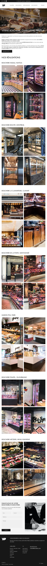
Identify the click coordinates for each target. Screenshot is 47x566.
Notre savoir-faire (25, 549)
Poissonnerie (12, 554)
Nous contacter (25, 551)
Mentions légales (11, 564)
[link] (12, 78)
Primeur (11, 555)
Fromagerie (11, 549)
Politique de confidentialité (5, 564)
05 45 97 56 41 (28, 1)
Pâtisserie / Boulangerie (13, 551)
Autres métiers (12, 557)
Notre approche (25, 548)
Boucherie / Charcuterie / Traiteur (15, 548)
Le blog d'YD (25, 552)
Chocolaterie (12, 552)
